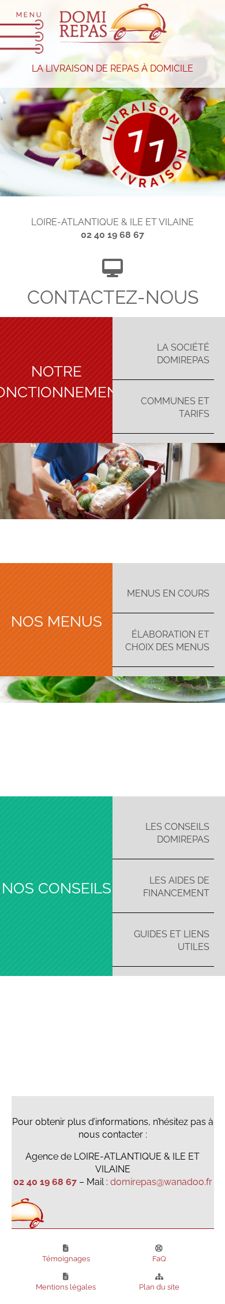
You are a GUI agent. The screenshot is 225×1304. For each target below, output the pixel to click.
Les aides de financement (176, 886)
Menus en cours (168, 592)
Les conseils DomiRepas (177, 832)
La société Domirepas (183, 353)
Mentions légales (66, 1286)
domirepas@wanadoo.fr (161, 1181)
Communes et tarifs (175, 406)
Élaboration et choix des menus (167, 640)
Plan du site (159, 1286)
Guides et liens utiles (171, 939)
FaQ (159, 1258)
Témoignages (66, 1258)
